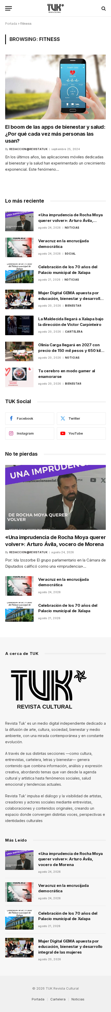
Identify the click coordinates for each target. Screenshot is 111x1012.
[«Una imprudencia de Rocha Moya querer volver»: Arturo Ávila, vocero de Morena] (19, 221)
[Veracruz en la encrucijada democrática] (19, 247)
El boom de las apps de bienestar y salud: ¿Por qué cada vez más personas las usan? (55, 134)
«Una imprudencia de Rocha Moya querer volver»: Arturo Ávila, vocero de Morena (70, 220)
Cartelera (58, 999)
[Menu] (8, 8)
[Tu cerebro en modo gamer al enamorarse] (19, 377)
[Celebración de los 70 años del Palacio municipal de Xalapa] (19, 273)
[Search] (103, 8)
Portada (11, 23)
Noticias (78, 999)
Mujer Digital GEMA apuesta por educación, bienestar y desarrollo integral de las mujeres (70, 298)
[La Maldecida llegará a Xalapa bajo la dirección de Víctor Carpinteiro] (19, 325)
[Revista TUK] (55, 8)
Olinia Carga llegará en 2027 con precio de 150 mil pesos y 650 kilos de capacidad (72, 350)
